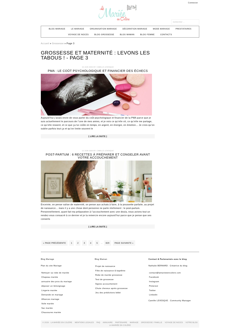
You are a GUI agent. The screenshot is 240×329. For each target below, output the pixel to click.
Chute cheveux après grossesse (111, 288)
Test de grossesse (104, 279)
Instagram (154, 281)
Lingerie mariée (49, 290)
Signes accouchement (106, 284)
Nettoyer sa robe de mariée (55, 273)
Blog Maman (101, 259)
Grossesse (58, 43)
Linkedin (153, 295)
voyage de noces (174, 322)
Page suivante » (124, 243)
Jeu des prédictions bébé (108, 292)
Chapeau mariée (49, 277)
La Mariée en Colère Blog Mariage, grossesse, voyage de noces (120, 13)
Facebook (154, 277)
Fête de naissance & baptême (110, 271)
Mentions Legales (84, 322)
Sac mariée (47, 308)
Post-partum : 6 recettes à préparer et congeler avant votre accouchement (98, 156)
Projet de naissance (105, 266)
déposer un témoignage (53, 286)
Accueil (45, 43)
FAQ (98, 322)
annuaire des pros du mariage (56, 281)
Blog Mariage (47, 259)
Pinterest (153, 286)
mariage (134, 322)
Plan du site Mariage (51, 266)
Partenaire (121, 322)
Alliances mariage (50, 299)
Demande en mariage (52, 295)
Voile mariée (47, 303)
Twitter (152, 290)
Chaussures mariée (51, 312)
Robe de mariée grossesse (108, 275)
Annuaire (108, 322)
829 (107, 243)
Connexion (193, 3)
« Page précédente (54, 243)
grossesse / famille (151, 322)
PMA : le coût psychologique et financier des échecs (98, 71)
